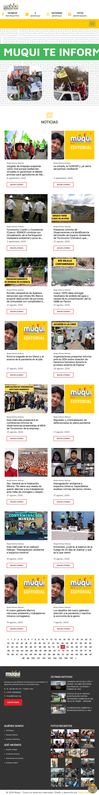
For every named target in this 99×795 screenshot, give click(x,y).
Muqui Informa (12, 163)
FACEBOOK (12, 13)
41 (8, 647)
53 (63, 647)
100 (33, 658)
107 (71, 658)
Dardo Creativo (85, 792)
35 (67, 643)
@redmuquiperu (80, 16)
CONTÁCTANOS (13, 702)
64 (27, 651)
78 (90, 651)
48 (40, 647)
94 (77, 654)
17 (73, 639)
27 (31, 643)
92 (67, 654)
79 (8, 654)
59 (90, 647)
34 (62, 643)
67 (41, 651)
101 (38, 658)
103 (49, 658)
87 (45, 654)
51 (54, 647)
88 (49, 654)
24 (17, 643)
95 (81, 654)
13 (56, 639)
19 (82, 639)
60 (8, 651)
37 (76, 643)
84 (31, 654)
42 (12, 647)
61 (13, 651)
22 (8, 643)
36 (72, 643)
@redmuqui (35, 16)
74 (72, 651)
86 (40, 654)
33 (58, 643)
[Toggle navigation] (92, 23)
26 (26, 643)
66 (36, 651)
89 (54, 654)
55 (72, 647)
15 (64, 639)
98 (23, 658)
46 (31, 647)
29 (40, 643)
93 (72, 654)
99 (28, 658)
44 (21, 647)
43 (17, 647)
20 (86, 639)
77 (85, 651)
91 (63, 654)
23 (13, 643)
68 (45, 651)
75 (76, 651)
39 (85, 643)
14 (60, 639)
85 (35, 654)
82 (21, 654)
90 (58, 654)
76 (81, 651)
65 (31, 651)
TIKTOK (80, 13)
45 (26, 647)
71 (59, 651)
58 (86, 647)
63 (22, 651)
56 (77, 647)
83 (26, 654)
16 (69, 639)
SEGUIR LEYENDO (16, 185)
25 (22, 643)
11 (47, 639)
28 (35, 643)
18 (77, 639)
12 (51, 639)
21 (91, 639)
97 (90, 654)
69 (50, 651)
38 (81, 643)
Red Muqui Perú (12, 16)
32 (53, 643)
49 (44, 647)
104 (54, 658)
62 (17, 651)
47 (35, 647)
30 (44, 643)
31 (49, 643)
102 (43, 658)
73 (68, 651)
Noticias (21, 163)
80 (12, 654)
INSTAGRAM (57, 13)
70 (54, 651)
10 (43, 639)
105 (60, 658)
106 (66, 658)
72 (63, 651)
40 (90, 643)
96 (86, 654)
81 (17, 654)
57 (81, 647)
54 (67, 647)
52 (58, 647)
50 (49, 647)
